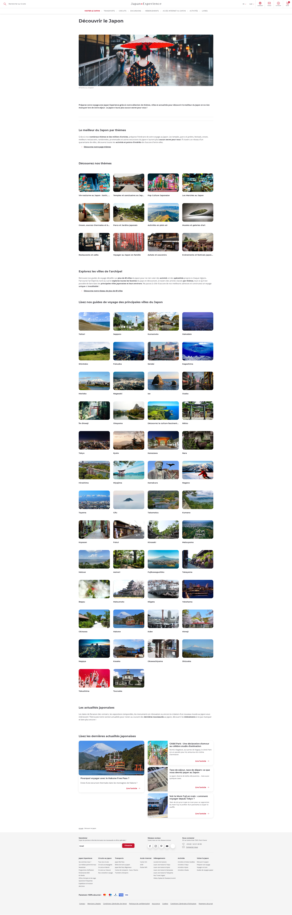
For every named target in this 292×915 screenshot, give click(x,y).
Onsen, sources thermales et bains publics (94, 225)
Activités (194, 11)
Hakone (117, 632)
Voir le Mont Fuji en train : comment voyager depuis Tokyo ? (188, 797)
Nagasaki (117, 394)
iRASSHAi (82, 886)
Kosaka (116, 661)
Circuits (122, 11)
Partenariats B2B (84, 873)
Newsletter (82, 867)
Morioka (82, 394)
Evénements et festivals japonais (197, 255)
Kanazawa (153, 453)
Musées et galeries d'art (193, 225)
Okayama (118, 423)
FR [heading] (243, 4)
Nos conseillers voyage (105, 873)
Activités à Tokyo (183, 865)
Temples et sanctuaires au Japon (128, 195)
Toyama (82, 513)
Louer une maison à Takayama (163, 873)
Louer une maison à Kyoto (162, 867)
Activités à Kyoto (183, 867)
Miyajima (117, 483)
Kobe (150, 632)
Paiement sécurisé (206, 904)
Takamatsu (153, 513)
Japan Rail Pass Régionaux (123, 867)
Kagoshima (187, 364)
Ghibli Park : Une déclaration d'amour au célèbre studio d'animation (189, 745)
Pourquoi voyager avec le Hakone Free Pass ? (105, 778)
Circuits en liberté (103, 867)
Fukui (116, 542)
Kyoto (116, 453)
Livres (205, 11)
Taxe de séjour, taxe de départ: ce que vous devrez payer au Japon (189, 771)
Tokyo (81, 453)
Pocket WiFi (143, 867)
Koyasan (83, 542)
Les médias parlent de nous (87, 865)
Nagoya (82, 661)
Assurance (156, 904)
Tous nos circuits (103, 862)
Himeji (185, 632)
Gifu (115, 513)
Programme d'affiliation (86, 870)
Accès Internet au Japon (174, 11)
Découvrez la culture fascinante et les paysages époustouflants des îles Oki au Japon (163, 423)
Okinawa (83, 632)
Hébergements (152, 11)
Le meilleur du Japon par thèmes (102, 130)
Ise (149, 394)
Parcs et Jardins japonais (125, 225)
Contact (82, 904)
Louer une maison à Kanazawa (163, 870)
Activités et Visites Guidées (186, 862)
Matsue (82, 572)
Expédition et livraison (86, 883)
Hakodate (187, 334)
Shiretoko (83, 364)
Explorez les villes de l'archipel (100, 271)
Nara (184, 453)
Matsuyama (188, 542)
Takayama (187, 572)
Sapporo (117, 334)
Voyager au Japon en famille (127, 255)
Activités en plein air (158, 225)
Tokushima (84, 691)
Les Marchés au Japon (193, 195)
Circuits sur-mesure (104, 870)
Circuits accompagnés (105, 865)
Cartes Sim (143, 862)
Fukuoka (117, 364)
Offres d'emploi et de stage (87, 878)
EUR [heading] (251, 4)
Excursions (135, 11)
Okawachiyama (155, 661)
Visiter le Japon (92, 11)
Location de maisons (160, 862)
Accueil (81, 828)
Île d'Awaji (84, 423)
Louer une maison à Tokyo (162, 865)
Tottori (82, 334)
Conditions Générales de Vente (115, 904)
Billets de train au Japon (122, 865)
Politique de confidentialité (139, 904)
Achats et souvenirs (157, 255)
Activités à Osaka (183, 870)
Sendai (151, 364)
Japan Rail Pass (119, 862)
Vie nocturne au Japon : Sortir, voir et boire (94, 195)
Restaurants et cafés (89, 255)
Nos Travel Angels (159, 875)
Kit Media (82, 875)
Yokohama (187, 602)
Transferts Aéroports (121, 873)
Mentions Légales (94, 904)
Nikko (185, 423)
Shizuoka (186, 661)
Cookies (165, 904)
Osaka (185, 394)
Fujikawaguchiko (156, 572)
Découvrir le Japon (203, 862)
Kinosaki (152, 542)
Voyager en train (202, 867)
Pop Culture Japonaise (159, 195)
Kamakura (153, 483)
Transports (109, 11)
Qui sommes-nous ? (85, 862)
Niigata (151, 602)
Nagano (186, 483)
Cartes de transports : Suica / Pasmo (126, 870)
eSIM (141, 865)
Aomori (116, 572)
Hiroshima (84, 483)
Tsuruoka (117, 691)
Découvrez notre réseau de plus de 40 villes (103, 291)
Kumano (186, 513)
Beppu (82, 602)
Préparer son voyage (203, 865)
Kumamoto (153, 334)
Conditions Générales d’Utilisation (183, 904)
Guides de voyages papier (205, 870)
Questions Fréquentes (86, 881)
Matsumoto (118, 602)
